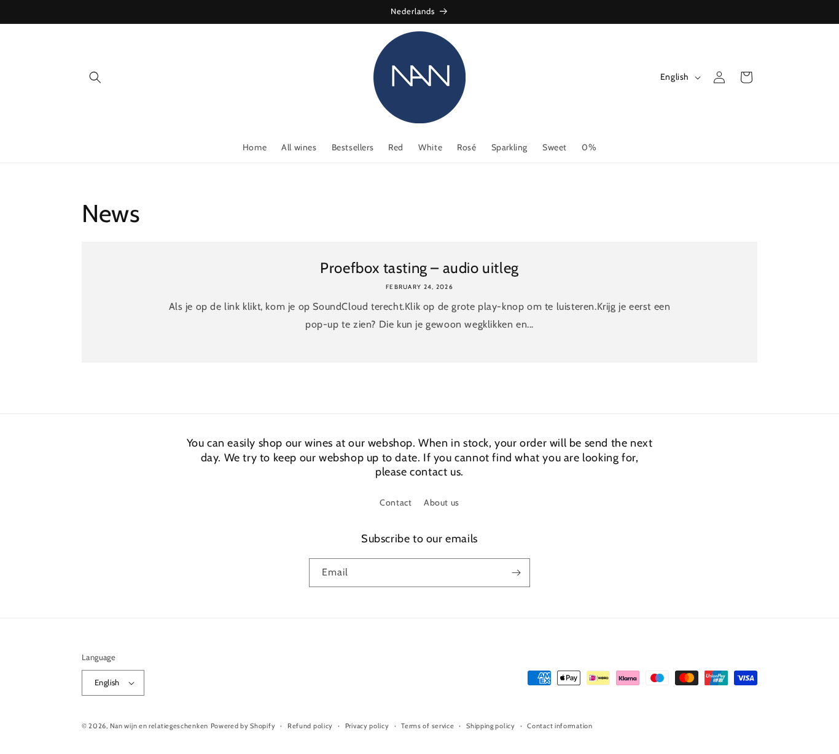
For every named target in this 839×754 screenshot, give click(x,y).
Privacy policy (367, 725)
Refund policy (310, 725)
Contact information (559, 725)
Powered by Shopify (243, 725)
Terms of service (427, 725)
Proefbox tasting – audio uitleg (419, 268)
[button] (95, 77)
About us (441, 502)
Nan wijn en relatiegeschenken (159, 725)
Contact (396, 502)
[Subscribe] (515, 572)
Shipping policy (490, 725)
